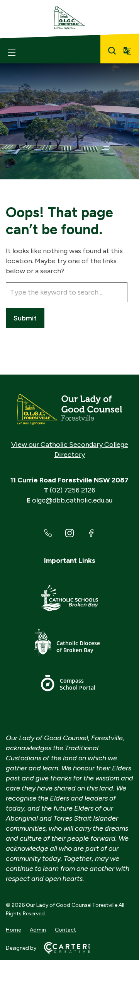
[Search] (112, 50)
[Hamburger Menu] (11, 52)
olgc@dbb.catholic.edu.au (72, 500)
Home (13, 930)
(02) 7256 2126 (72, 490)
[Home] (69, 409)
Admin (38, 930)
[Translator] (127, 50)
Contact (65, 930)
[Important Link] (69, 599)
